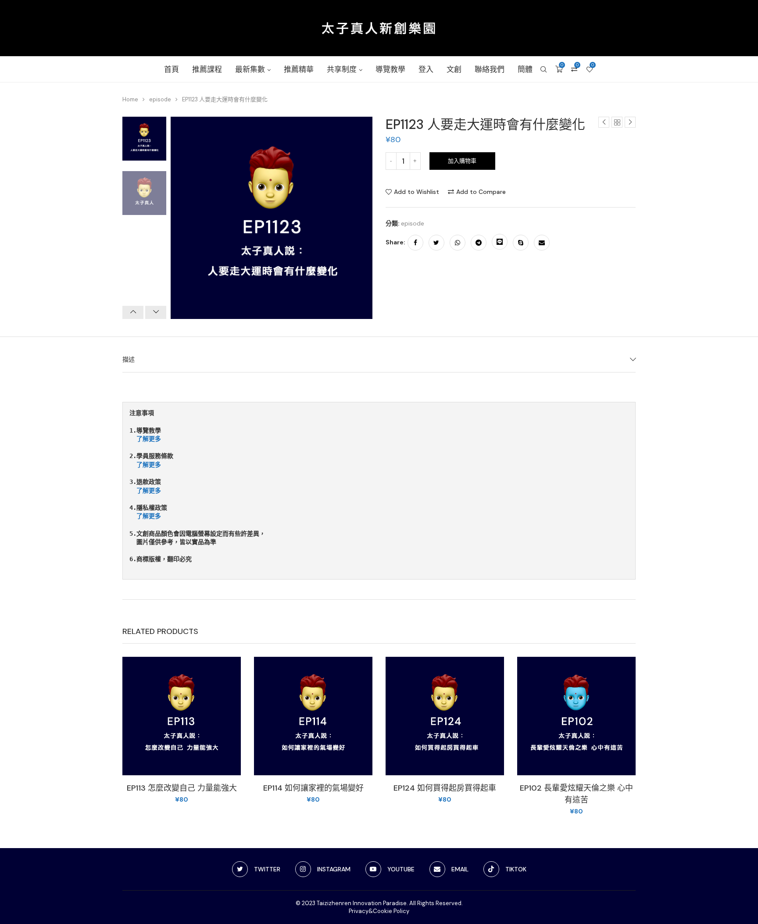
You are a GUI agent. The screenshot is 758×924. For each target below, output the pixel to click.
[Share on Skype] (521, 243)
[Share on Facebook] (415, 243)
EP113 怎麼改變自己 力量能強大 (182, 788)
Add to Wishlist (416, 192)
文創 (454, 69)
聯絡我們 (489, 69)
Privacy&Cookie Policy (379, 911)
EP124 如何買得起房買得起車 (444, 788)
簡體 (525, 69)
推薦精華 (299, 69)
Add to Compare (481, 192)
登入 (425, 69)
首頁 (171, 69)
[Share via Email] (542, 243)
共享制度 (342, 69)
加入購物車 (462, 161)
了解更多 (148, 438)
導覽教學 (390, 69)
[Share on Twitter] (436, 243)
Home (130, 99)
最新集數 (250, 69)
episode (160, 99)
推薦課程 (207, 69)
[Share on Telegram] (478, 243)
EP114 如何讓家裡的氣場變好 (313, 788)
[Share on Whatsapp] (457, 243)
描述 (128, 359)
